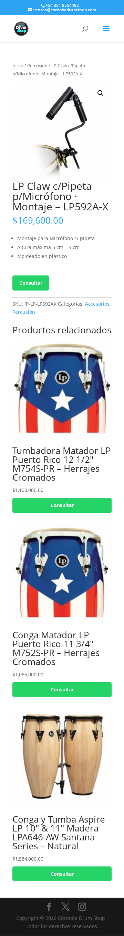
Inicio (17, 65)
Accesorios (97, 303)
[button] (100, 93)
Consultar (30, 283)
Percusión (37, 65)
